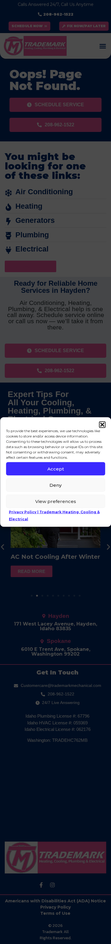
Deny (55, 485)
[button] (102, 425)
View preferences (55, 501)
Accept (55, 468)
